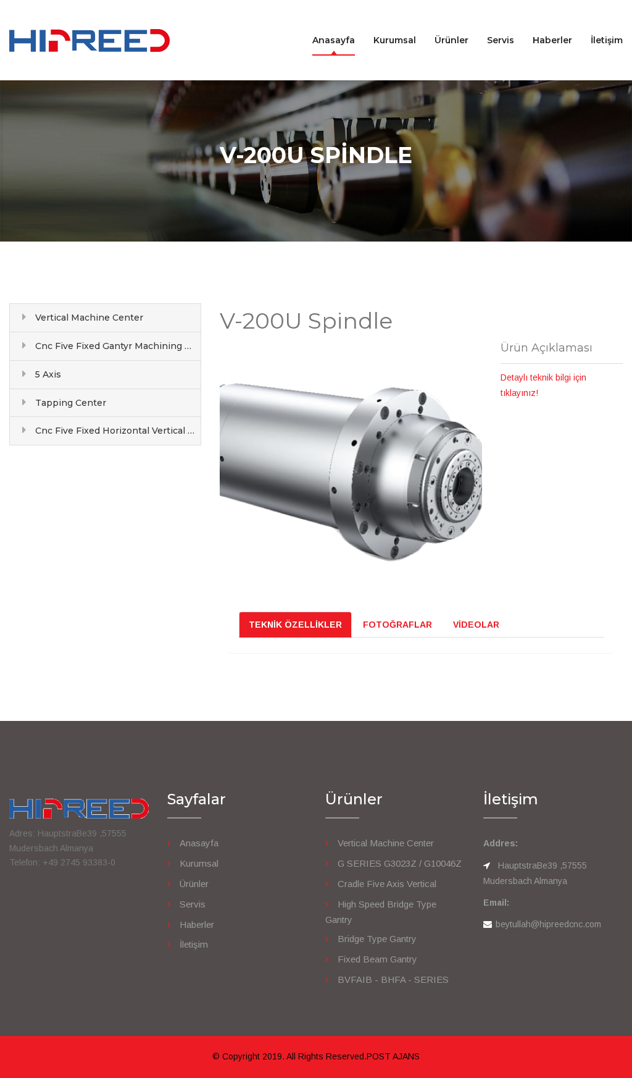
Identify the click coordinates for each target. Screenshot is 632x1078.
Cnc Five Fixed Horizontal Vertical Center (118, 430)
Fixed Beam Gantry (377, 959)
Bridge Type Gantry (377, 938)
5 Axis (48, 374)
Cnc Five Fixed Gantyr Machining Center (118, 346)
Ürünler (451, 40)
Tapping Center (70, 402)
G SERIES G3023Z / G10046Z (400, 863)
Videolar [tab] (476, 625)
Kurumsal (394, 40)
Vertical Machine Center (89, 317)
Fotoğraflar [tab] (397, 625)
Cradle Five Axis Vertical (387, 883)
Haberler (552, 40)
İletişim (607, 40)
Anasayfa (333, 40)
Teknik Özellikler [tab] (295, 625)
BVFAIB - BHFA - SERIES (393, 979)
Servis (500, 40)
